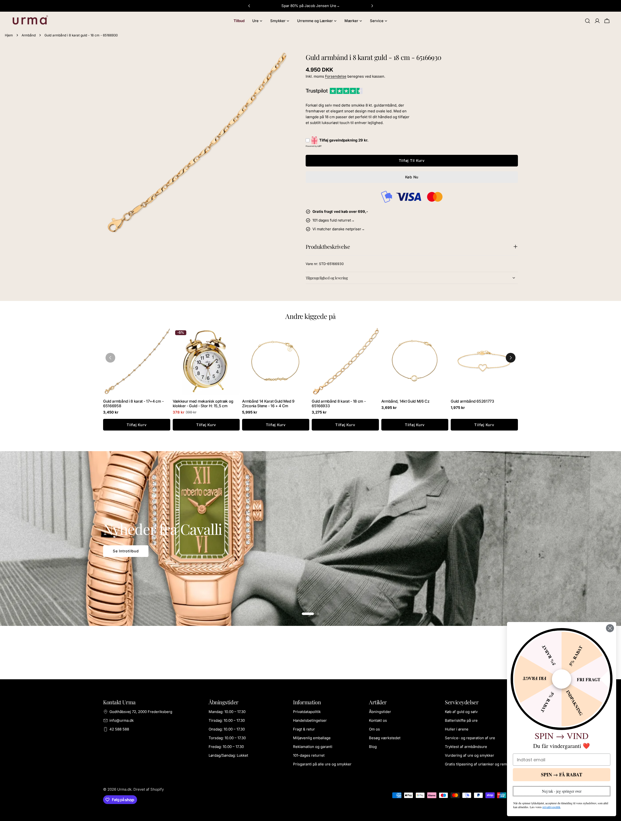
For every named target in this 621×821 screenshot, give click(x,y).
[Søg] (587, 21)
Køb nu (412, 177)
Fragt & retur (304, 729)
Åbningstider (380, 711)
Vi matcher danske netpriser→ (338, 229)
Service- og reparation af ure (470, 738)
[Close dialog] (610, 628)
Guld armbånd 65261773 (472, 401)
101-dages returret (309, 755)
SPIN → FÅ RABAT (561, 774)
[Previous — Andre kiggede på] (110, 358)
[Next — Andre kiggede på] (510, 358)
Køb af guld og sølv (461, 711)
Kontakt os (378, 720)
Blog (373, 746)
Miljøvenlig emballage (312, 738)
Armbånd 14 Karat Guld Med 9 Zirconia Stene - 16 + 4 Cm (268, 403)
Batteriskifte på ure (461, 720)
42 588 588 (119, 729)
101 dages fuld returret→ (333, 220)
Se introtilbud (126, 551)
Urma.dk (124, 789)
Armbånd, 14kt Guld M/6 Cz (405, 401)
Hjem (9, 35)
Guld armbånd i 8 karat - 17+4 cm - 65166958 (133, 403)
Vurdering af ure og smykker (469, 755)
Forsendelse (335, 76)
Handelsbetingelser (310, 720)
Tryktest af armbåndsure (466, 746)
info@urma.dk (121, 720)
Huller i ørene (456, 729)
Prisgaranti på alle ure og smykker (322, 764)
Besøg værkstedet (384, 738)
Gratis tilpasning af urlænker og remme (478, 764)
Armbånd (29, 35)
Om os (374, 729)
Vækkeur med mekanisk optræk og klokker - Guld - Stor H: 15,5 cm (203, 403)
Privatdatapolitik (307, 711)
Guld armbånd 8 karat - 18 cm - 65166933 (339, 403)
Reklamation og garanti (312, 746)
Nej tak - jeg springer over (561, 791)
